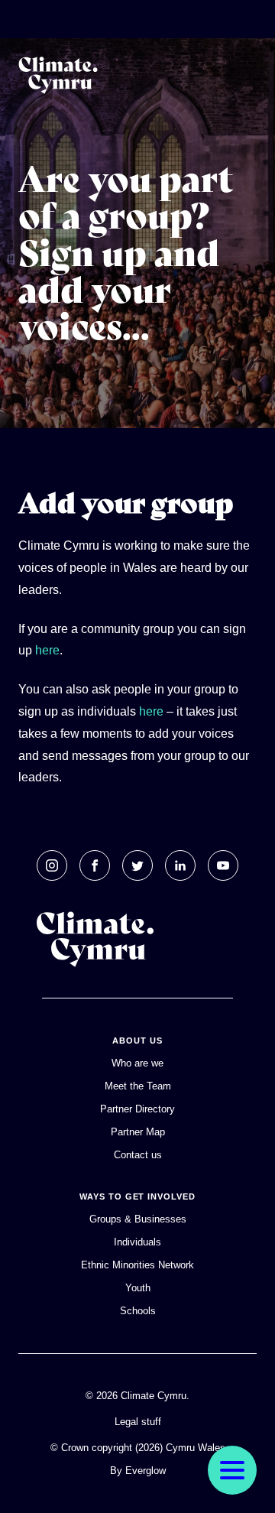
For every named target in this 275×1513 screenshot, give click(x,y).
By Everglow (138, 1470)
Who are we (137, 1063)
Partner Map (138, 1132)
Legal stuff (138, 1421)
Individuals (137, 1242)
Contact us (138, 1155)
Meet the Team (138, 1086)
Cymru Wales (195, 1447)
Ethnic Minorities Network (137, 1265)
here (47, 650)
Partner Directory (137, 1109)
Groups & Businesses (137, 1219)
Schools (138, 1311)
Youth (137, 1288)
